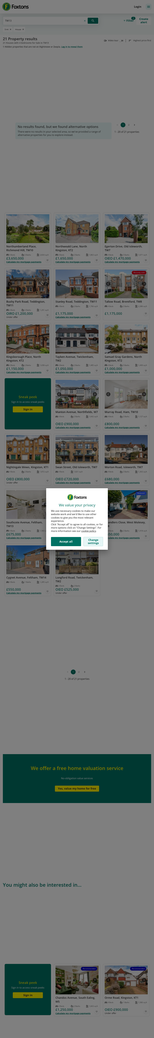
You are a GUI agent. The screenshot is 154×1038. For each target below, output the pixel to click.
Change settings (93, 541)
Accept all (66, 541)
